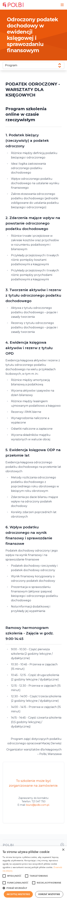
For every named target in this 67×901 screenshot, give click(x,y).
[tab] (33, 140)
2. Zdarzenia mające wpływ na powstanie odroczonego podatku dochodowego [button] (32, 223)
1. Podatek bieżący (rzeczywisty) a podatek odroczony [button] (27, 140)
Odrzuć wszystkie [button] (49, 894)
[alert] (33, 873)
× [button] (63, 849)
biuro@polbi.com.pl (37, 804)
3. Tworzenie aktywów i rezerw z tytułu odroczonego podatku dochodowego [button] (33, 295)
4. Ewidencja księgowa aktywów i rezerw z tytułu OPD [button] (29, 347)
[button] (33, 888)
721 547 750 (39, 801)
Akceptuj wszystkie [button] (18, 894)
